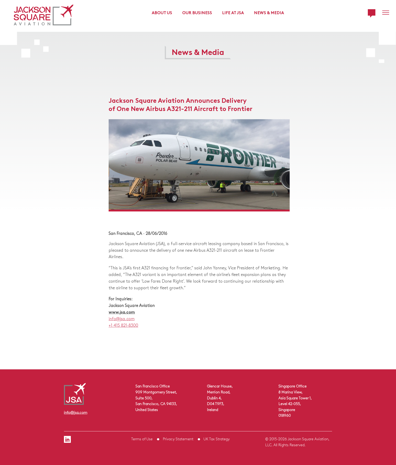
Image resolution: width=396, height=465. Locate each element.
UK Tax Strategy (217, 438)
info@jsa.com (122, 318)
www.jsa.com (122, 312)
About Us (162, 12)
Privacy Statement (178, 438)
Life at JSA (233, 12)
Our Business (197, 12)
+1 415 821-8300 (123, 325)
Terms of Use (142, 438)
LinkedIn (67, 439)
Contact (371, 13)
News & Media (269, 12)
